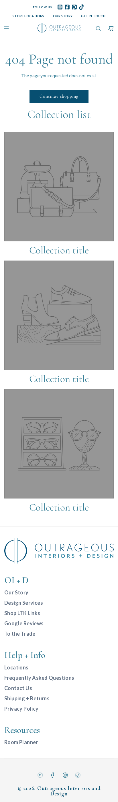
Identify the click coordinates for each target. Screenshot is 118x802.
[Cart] (111, 28)
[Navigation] (6, 28)
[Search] (98, 28)
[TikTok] (78, 775)
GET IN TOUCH (93, 16)
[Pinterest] (65, 775)
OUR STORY (63, 16)
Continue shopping (59, 96)
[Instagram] (40, 775)
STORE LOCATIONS (28, 16)
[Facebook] (52, 775)
